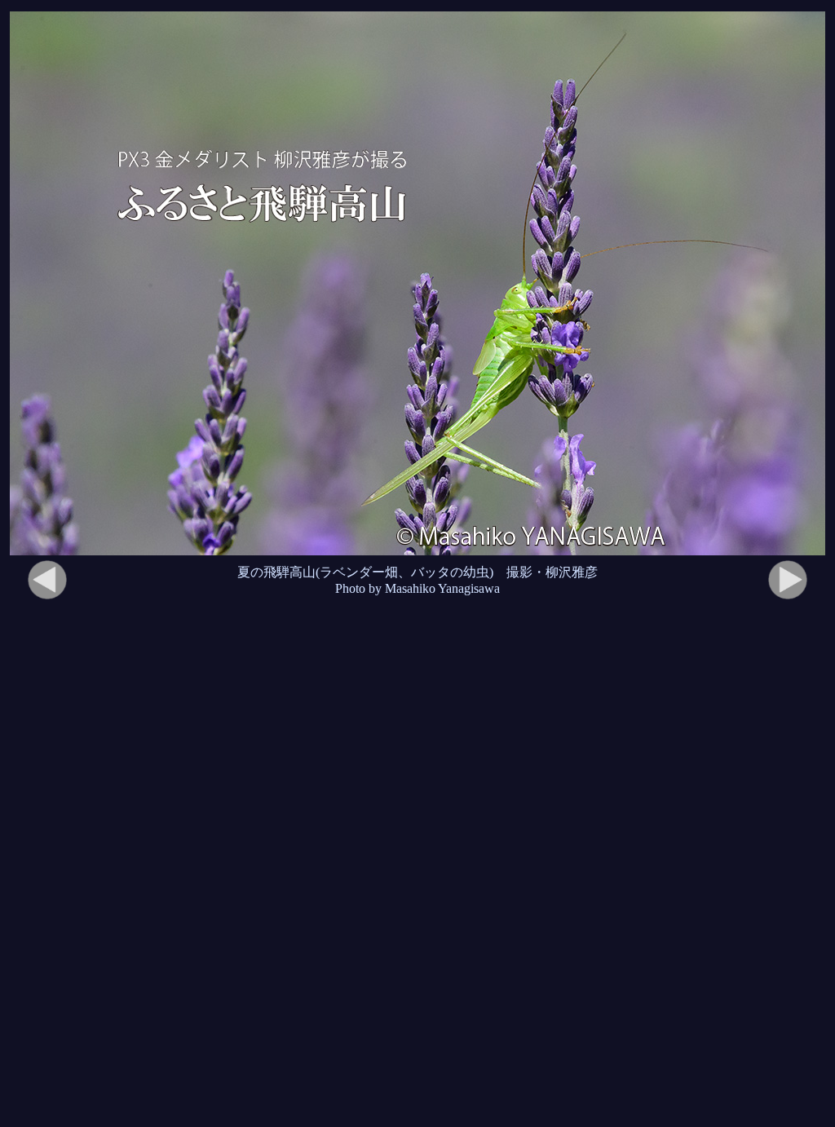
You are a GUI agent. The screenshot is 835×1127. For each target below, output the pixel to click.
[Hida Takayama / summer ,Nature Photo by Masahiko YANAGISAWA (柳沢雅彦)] (417, 283)
